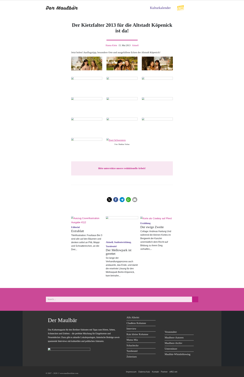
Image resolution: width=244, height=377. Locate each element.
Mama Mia (132, 339)
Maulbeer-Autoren (174, 337)
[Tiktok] (167, 324)
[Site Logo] (62, 8)
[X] (174, 318)
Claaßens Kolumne (136, 323)
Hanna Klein (111, 45)
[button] (109, 199)
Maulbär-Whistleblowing (177, 354)
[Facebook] (167, 318)
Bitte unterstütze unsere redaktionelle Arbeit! (122, 168)
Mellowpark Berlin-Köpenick (120, 272)
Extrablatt (77, 231)
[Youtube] (180, 318)
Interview (131, 328)
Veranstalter (171, 331)
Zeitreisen (132, 356)
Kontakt (155, 371)
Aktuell (135, 45)
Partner (164, 371)
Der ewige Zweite (152, 227)
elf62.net (173, 371)
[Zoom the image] (180, 7)
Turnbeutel (132, 351)
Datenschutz (144, 371)
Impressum (131, 371)
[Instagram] (186, 318)
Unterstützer (171, 348)
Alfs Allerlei (133, 317)
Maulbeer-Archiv (173, 343)
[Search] (195, 299)
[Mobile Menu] (194, 8)
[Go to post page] (87, 220)
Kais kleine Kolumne (137, 334)
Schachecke (133, 345)
